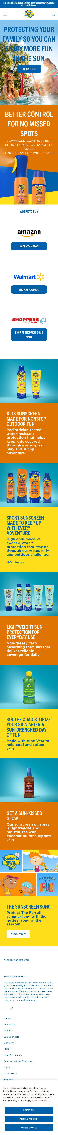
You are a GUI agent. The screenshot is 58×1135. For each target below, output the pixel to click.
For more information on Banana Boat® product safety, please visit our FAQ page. (29, 3)
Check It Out (29, 69)
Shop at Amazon (29, 246)
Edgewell (8, 1079)
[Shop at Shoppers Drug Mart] (29, 312)
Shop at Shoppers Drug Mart (29, 335)
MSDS (7, 1067)
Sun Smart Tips (11, 1036)
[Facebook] (5, 1007)
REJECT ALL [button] (28, 1110)
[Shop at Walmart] (29, 269)
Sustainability (10, 1073)
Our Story (9, 1043)
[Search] (53, 14)
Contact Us (9, 1024)
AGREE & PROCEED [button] (29, 1119)
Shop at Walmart (29, 289)
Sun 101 (7, 1030)
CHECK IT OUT (20, 934)
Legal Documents (13, 1055)
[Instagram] (12, 1007)
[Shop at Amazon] (29, 226)
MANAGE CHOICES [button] (29, 1127)
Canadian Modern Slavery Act (19, 1061)
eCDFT (7, 1049)
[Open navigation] (5, 14)
